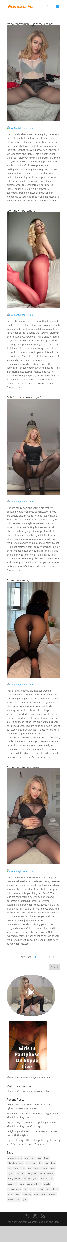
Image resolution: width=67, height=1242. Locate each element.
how (53, 1163)
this (47, 1189)
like (23, 1168)
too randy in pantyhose (21, 210)
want (10, 1194)
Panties (20, 1173)
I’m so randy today (18, 580)
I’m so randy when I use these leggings (30, 24)
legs (16, 1168)
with (43, 1194)
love (37, 1168)
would (10, 1199)
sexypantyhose (34, 1183)
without (52, 1194)
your (25, 1199)
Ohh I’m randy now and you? (24, 397)
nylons (11, 1173)
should (47, 1183)
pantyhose (31, 1173)
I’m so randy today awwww (23, 767)
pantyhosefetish (47, 1173)
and (26, 1157)
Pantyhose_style (31, 1178)
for (40, 1163)
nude (52, 1168)
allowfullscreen (15, 1157)
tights (55, 1189)
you (18, 1199)
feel (34, 1163)
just (9, 1168)
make (44, 1168)
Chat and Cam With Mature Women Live (28, 1091)
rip (51, 1178)
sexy (22, 1183)
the (25, 1189)
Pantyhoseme (14, 1178)
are (33, 1157)
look (30, 1168)
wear (18, 1194)
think (40, 1189)
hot (46, 1163)
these (32, 1189)
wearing (27, 1194)
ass (39, 1157)
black (46, 1157)
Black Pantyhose (15, 1163)
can (27, 1163)
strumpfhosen (14, 1189)
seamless (12, 1183)
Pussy (44, 1178)
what (36, 1194)
